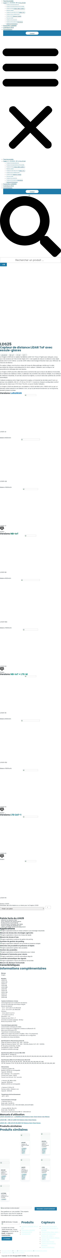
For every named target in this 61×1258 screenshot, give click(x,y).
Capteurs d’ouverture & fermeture (14, 22)
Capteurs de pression (11, 20)
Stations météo (10, 10)
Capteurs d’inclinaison (11, 23)
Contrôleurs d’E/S (8, 27)
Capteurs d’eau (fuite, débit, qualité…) (15, 8)
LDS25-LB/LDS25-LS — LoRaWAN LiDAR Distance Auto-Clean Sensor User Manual (25, 1116)
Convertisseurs (7, 29)
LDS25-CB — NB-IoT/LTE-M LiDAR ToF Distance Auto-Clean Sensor (20, 1123)
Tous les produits (8, 1)
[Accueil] (30, 195)
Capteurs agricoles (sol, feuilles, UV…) (15, 12)
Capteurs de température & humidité (15, 6)
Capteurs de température (12, 4)
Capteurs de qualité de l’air (13, 14)
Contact (32, 33)
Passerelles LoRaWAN (9, 25)
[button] (30, 97)
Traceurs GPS (9, 18)
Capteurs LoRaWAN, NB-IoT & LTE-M (14, 3)
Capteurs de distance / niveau (13, 16)
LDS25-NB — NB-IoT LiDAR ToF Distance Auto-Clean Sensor (18, 1120)
